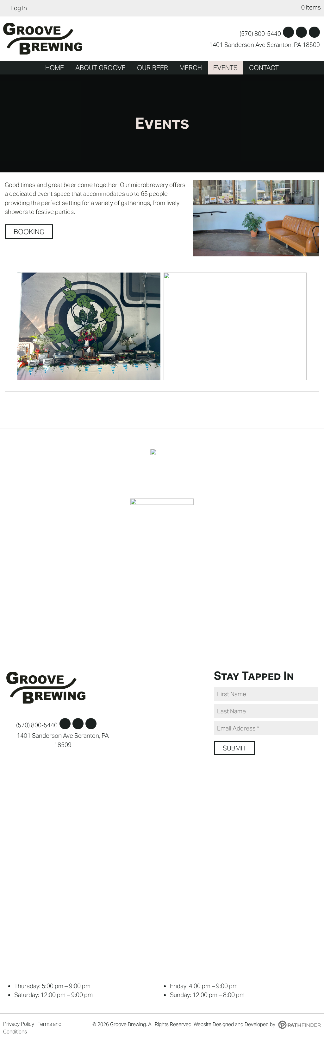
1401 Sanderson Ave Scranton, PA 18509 (264, 44)
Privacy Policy (18, 1024)
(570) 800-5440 (260, 33)
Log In (18, 8)
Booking (29, 231)
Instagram (301, 32)
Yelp (314, 32)
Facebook (288, 32)
